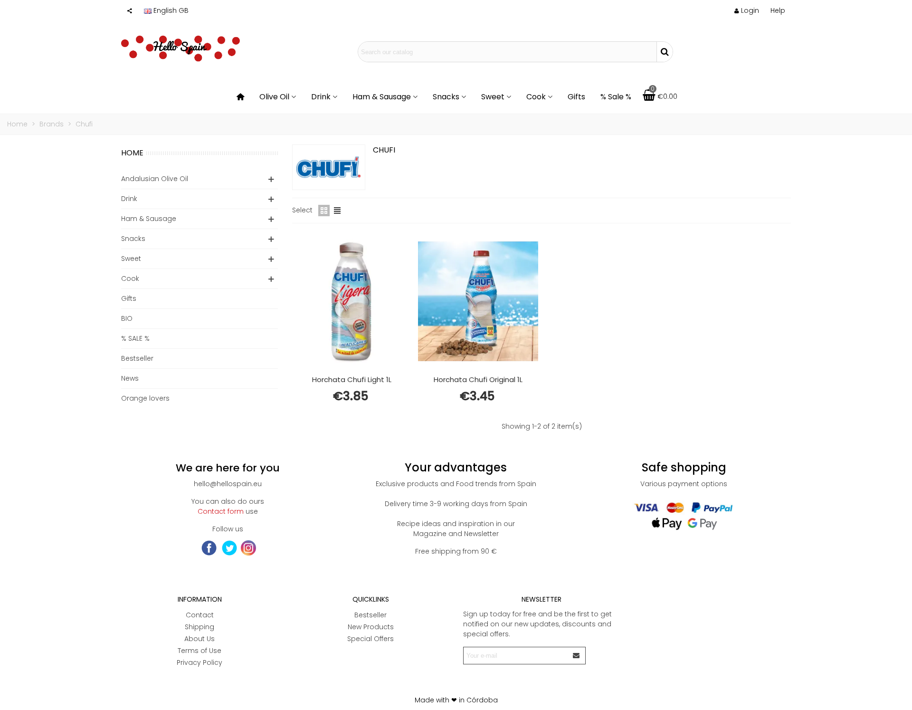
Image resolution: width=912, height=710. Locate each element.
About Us (199, 638)
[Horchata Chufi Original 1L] (478, 301)
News (130, 378)
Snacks (446, 96)
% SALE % (135, 338)
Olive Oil (274, 96)
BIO (127, 318)
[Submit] (576, 655)
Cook (536, 96)
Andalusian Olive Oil (154, 178)
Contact (200, 615)
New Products (371, 627)
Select (302, 210)
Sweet (492, 96)
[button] (778, 10)
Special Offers (370, 638)
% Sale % (615, 96)
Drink (321, 96)
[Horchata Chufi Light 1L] (351, 301)
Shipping (199, 627)
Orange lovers (145, 398)
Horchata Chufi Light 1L (351, 379)
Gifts (576, 96)
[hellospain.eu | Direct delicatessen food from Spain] (180, 52)
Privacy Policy (199, 662)
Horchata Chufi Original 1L (478, 379)
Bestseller (137, 358)
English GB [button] (171, 10)
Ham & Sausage (381, 96)
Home (132, 152)
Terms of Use (199, 650)
